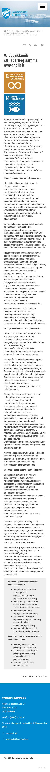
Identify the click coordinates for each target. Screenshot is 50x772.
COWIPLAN (42, 768)
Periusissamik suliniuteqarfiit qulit (16, 33)
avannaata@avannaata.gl (17, 739)
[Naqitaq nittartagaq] (24, 45)
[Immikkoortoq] (29, 45)
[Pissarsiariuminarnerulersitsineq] (43, 45)
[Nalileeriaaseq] (36, 45)
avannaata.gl (11, 733)
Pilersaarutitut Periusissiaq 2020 (28, 31)
